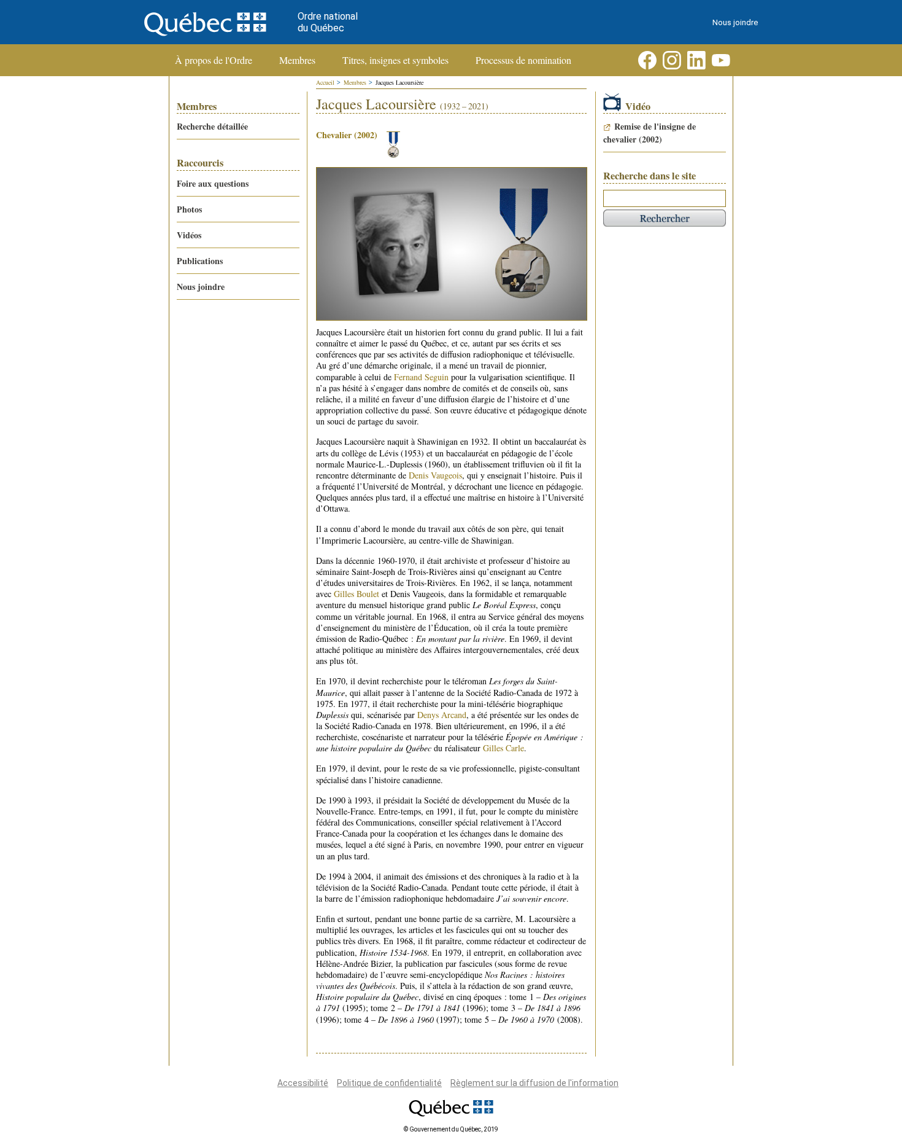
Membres (297, 60)
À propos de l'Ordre (213, 60)
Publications (200, 260)
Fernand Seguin (421, 377)
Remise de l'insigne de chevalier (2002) (649, 133)
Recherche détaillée (212, 126)
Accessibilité (302, 1083)
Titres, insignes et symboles (395, 60)
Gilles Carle (503, 748)
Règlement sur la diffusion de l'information (534, 1083)
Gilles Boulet (356, 594)
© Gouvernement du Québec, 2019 (451, 1129)
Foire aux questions (213, 183)
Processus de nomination (523, 60)
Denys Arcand (441, 715)
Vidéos (189, 235)
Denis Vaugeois (435, 475)
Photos (189, 209)
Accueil (325, 82)
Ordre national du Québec (328, 22)
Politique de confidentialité (389, 1083)
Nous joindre (735, 22)
